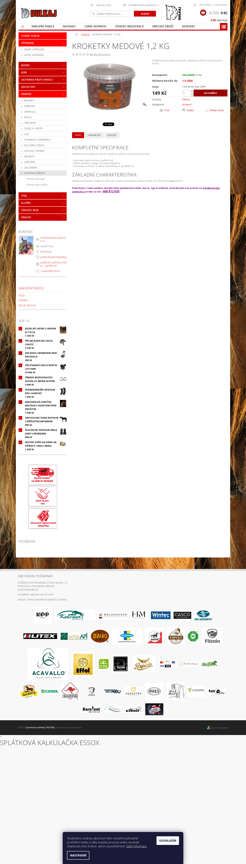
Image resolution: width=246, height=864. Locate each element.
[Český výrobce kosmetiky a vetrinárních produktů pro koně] (176, 636)
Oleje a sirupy (33, 128)
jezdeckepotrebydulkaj (53, 257)
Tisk (166, 110)
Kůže (22, 295)
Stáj (24, 195)
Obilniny (30, 122)
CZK (213, 20)
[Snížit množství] (192, 94)
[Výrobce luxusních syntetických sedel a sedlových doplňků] (161, 615)
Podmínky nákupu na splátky (36, 594)
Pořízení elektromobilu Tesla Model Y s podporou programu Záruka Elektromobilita (43, 586)
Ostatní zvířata (34, 173)
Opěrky (23, 300)
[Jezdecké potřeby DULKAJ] (38, 13)
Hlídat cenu (216, 110)
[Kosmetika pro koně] (154, 636)
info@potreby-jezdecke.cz (53, 239)
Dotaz (190, 110)
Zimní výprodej (34, 49)
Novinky (69, 26)
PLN (224, 20)
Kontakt (188, 26)
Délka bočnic (28, 305)
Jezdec (25, 65)
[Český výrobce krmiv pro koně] (212, 636)
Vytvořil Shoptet (219, 727)
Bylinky (29, 100)
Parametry (94, 135)
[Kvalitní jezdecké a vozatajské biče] (193, 636)
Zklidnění (30, 167)
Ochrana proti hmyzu (37, 79)
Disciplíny (28, 87)
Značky (26, 217)
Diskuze (112, 135)
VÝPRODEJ (27, 43)
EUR (219, 20)
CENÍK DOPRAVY (95, 26)
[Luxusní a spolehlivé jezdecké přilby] (182, 615)
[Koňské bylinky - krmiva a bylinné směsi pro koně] (113, 709)
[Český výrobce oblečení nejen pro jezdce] (40, 636)
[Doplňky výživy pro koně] (103, 663)
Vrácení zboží (162, 26)
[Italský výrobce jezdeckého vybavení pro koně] (48, 663)
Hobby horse (30, 35)
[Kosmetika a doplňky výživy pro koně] (127, 636)
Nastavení (78, 855)
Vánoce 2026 (30, 210)
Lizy (26, 134)
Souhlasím (167, 841)
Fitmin (186, 99)
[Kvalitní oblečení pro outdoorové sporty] (203, 615)
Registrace (221, 4)
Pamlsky (29, 106)
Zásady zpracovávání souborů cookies (42, 599)
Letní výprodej (34, 55)
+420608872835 (50, 271)
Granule (30, 111)
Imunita (29, 156)
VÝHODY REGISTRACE (129, 26)
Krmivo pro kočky (37, 184)
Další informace (136, 846)
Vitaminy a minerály (37, 139)
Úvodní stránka (23, 26)
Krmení (26, 94)
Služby (26, 203)
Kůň (24, 72)
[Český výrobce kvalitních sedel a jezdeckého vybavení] (75, 615)
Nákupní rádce (43, 26)
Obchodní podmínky (35, 576)
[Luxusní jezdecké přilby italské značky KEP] (43, 615)
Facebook (46, 251)
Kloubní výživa (34, 145)
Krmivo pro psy (35, 178)
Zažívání (29, 162)
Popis (78, 135)
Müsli (28, 117)
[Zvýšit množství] (192, 91)
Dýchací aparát (34, 151)
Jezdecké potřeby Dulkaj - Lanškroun (53, 264)
